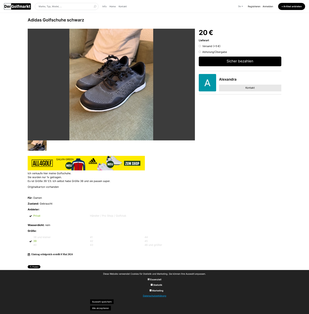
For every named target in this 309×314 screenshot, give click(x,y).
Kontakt (123, 6)
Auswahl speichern (102, 301)
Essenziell (155, 279)
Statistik (157, 285)
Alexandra (228, 79)
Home (112, 6)
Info (104, 6)
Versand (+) (211, 46)
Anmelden (268, 6)
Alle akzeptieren (100, 308)
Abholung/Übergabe (214, 52)
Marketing (157, 290)
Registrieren (254, 6)
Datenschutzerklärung (154, 295)
